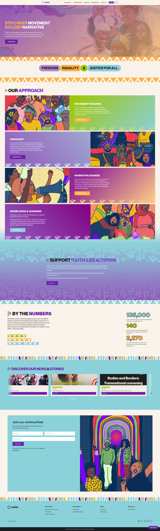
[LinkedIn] (148, 521)
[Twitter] (151, 521)
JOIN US (52, 283)
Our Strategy (103, 511)
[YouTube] (145, 521)
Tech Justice (48, 511)
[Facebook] (142, 521)
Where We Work (78, 2)
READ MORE (68, 393)
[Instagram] (139, 521)
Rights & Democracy (50, 514)
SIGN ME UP (18, 444)
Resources (87, 2)
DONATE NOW (153, 527)
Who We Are (103, 509)
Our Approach (76, 509)
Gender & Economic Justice (51, 509)
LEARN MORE (11, 42)
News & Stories (95, 2)
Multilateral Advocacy (78, 511)
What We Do (67, 2)
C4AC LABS (91, 529)
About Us (103, 2)
